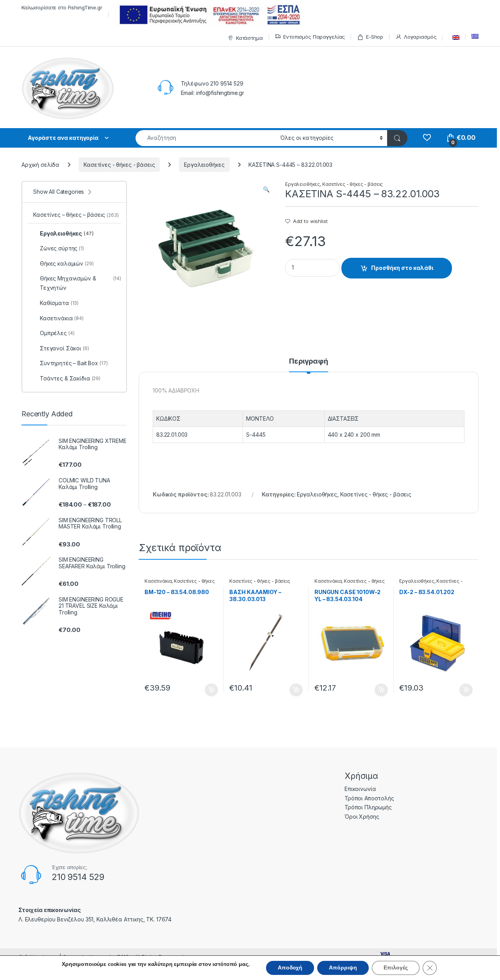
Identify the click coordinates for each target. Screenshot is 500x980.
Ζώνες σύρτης (62, 248)
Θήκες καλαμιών (67, 263)
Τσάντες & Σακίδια (70, 378)
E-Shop (374, 37)
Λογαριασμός (420, 37)
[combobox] (206, 138)
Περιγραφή (308, 361)
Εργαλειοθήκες (204, 164)
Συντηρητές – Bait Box (74, 363)
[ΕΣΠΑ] (208, 14)
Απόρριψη (343, 967)
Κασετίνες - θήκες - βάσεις (119, 164)
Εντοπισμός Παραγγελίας (314, 37)
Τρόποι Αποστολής (369, 798)
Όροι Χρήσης (362, 816)
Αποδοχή (290, 967)
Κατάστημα (249, 38)
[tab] (308, 365)
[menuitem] (453, 37)
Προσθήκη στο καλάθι (402, 267)
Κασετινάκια (158, 581)
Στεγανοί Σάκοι (64, 348)
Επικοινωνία (360, 788)
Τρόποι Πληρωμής (368, 807)
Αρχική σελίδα (40, 164)
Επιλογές (396, 967)
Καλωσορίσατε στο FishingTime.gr (61, 7)
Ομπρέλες (57, 333)
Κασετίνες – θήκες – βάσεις (76, 214)
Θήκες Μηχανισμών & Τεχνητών (80, 283)
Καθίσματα (59, 303)
